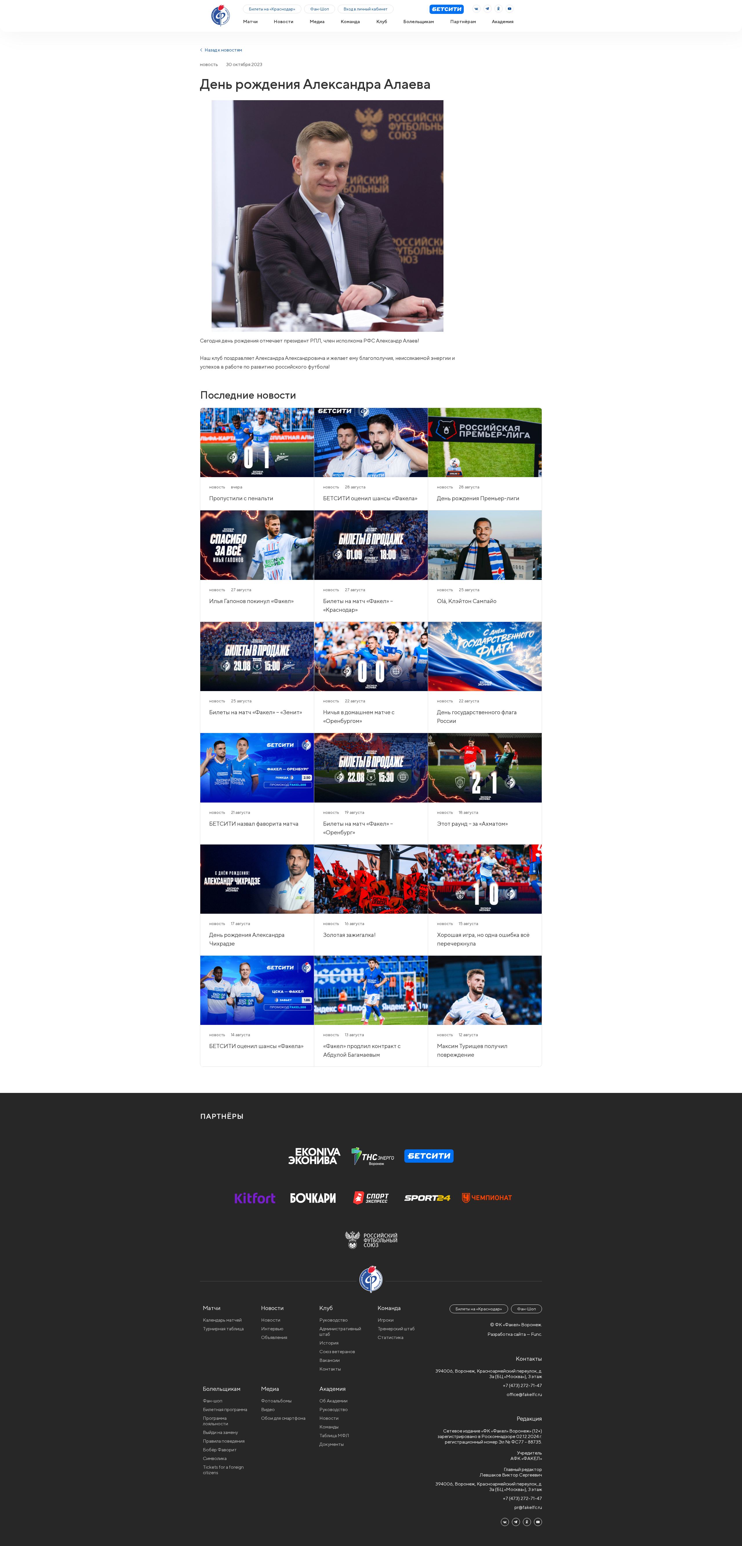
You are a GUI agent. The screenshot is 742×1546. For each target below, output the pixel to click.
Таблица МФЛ (334, 1435)
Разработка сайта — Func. (515, 1334)
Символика (215, 1458)
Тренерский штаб (396, 1328)
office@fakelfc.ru (524, 1394)
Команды (329, 1427)
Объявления (274, 1337)
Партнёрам (463, 21)
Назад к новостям (223, 50)
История (329, 1343)
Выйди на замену (220, 1432)
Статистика (390, 1337)
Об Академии (333, 1401)
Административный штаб (340, 1331)
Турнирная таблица (223, 1328)
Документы (331, 1444)
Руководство (333, 1320)
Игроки (386, 1320)
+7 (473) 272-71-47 (522, 1385)
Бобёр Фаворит (220, 1449)
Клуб (381, 21)
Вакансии (329, 1360)
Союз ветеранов (337, 1351)
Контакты (330, 1369)
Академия (503, 21)
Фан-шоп (212, 1401)
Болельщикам (418, 21)
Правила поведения (224, 1441)
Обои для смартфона (283, 1418)
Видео (268, 1409)
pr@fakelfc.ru (528, 1507)
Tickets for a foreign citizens (223, 1469)
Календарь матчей (222, 1320)
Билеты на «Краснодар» (272, 9)
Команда (350, 21)
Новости (283, 21)
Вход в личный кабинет (366, 9)
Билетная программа (225, 1409)
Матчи (250, 21)
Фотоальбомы (276, 1401)
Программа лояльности (215, 1420)
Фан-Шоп (319, 9)
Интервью (272, 1328)
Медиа (317, 21)
